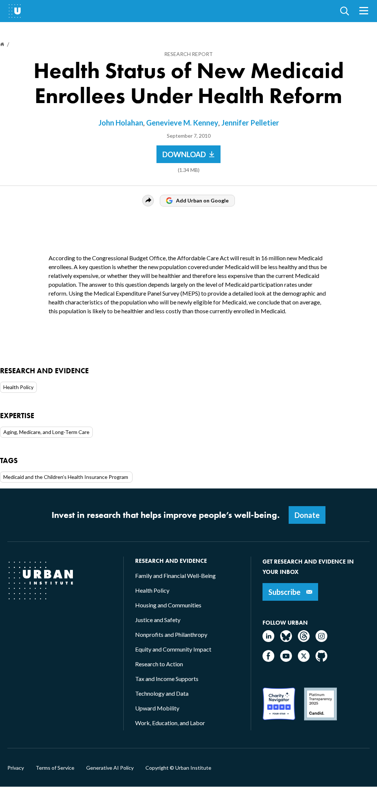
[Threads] (304, 639)
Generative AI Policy (110, 768)
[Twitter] (304, 659)
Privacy (15, 768)
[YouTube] (286, 659)
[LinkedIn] (268, 639)
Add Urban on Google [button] (202, 200)
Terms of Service (55, 768)
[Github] (321, 659)
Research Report (188, 54)
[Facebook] (268, 659)
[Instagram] (321, 639)
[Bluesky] (286, 639)
